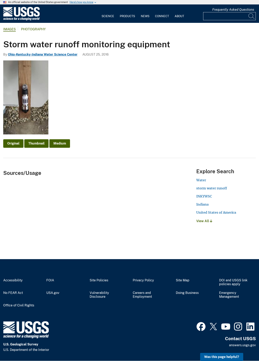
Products (127, 16)
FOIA (50, 280)
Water (201, 180)
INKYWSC (204, 196)
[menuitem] (108, 14)
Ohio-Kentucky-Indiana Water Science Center (42, 54)
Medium (59, 143)
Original (13, 143)
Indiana (202, 204)
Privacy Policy (143, 280)
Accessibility (13, 280)
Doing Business (187, 293)
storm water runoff (211, 188)
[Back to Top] (244, 346)
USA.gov (52, 293)
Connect (162, 16)
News (145, 16)
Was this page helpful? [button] (221, 357)
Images (9, 29)
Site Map (182, 280)
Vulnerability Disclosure (99, 295)
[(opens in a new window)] (201, 326)
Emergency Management (229, 295)
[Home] (21, 19)
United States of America (216, 212)
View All (203, 221)
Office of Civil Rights (18, 305)
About (179, 16)
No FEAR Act (13, 293)
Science (108, 16)
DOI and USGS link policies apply (233, 282)
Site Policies (99, 280)
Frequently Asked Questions (233, 10)
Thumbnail (36, 143)
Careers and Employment (142, 295)
